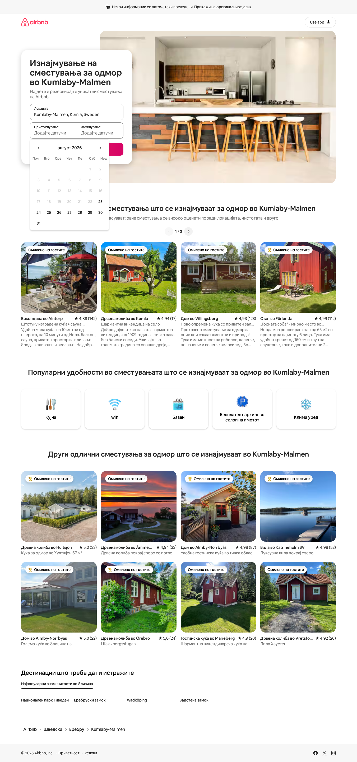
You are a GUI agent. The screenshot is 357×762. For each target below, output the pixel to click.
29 (90, 212)
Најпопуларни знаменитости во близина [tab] (57, 683)
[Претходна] (169, 231)
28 (80, 212)
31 (38, 223)
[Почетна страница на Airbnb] (34, 22)
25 (49, 212)
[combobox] (76, 114)
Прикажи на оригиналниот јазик (223, 6)
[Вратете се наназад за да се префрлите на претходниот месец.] (39, 148)
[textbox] (53, 133)
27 (69, 212)
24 (38, 212)
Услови (91, 753)
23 (100, 201)
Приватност (69, 753)
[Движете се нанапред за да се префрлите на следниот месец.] (99, 148)
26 (59, 212)
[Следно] (188, 231)
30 (100, 212)
